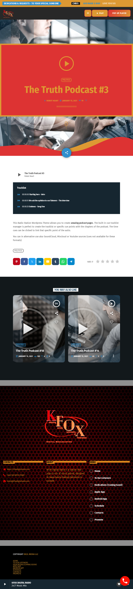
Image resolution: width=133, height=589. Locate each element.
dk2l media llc (31, 554)
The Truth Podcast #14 (85, 351)
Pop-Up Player (119, 13)
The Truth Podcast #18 (30, 351)
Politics (66, 80)
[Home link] (8, 13)
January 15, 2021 (69, 101)
